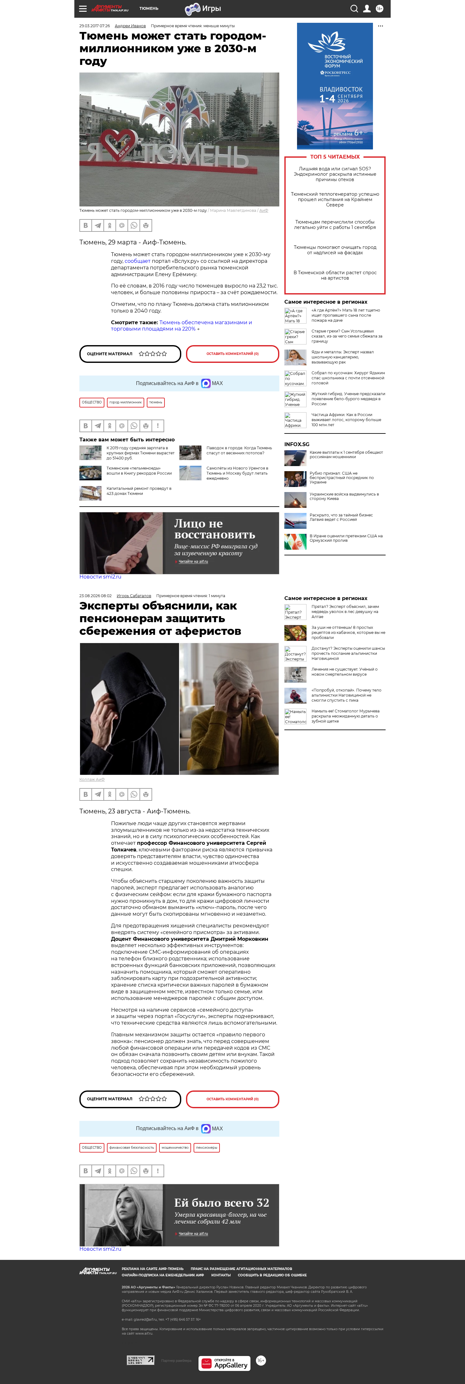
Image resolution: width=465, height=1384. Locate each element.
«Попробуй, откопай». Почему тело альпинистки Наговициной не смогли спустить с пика (346, 695)
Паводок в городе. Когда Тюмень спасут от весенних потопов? (239, 450)
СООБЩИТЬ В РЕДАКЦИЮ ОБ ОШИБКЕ (272, 1275)
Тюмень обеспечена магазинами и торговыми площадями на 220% (181, 325)
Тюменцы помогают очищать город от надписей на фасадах (335, 250)
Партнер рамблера (176, 1360)
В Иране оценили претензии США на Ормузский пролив (346, 538)
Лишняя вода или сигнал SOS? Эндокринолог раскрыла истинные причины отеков (335, 174)
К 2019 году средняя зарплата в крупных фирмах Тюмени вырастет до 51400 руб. (141, 453)
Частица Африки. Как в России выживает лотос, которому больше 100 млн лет (346, 419)
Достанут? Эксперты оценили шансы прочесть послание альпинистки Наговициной (348, 653)
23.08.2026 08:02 (95, 595)
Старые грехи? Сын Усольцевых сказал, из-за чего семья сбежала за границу (347, 336)
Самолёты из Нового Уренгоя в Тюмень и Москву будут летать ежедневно (237, 473)
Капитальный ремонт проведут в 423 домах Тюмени (139, 491)
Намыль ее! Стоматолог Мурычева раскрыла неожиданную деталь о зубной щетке (346, 716)
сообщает (138, 261)
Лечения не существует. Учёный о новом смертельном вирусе (345, 672)
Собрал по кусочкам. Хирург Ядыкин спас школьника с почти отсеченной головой (348, 377)
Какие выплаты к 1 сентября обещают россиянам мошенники (346, 454)
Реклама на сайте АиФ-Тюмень (152, 1269)
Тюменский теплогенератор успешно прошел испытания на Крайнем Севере (335, 200)
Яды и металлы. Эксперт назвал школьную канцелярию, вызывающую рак (343, 357)
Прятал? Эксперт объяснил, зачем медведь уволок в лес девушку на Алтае (345, 611)
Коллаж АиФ (92, 779)
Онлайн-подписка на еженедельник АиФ (163, 1275)
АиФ (263, 210)
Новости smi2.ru (100, 577)
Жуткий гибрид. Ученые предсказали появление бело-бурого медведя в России (348, 398)
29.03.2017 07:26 (94, 25)
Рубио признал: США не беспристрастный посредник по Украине (342, 477)
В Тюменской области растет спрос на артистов (335, 275)
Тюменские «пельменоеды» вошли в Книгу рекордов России (139, 471)
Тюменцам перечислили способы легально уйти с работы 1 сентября (335, 224)
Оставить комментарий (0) (233, 354)
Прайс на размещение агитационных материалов (241, 1269)
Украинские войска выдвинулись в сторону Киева (344, 496)
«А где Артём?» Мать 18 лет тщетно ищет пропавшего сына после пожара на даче (346, 315)
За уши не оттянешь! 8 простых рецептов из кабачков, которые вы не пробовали (348, 632)
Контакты (221, 1275)
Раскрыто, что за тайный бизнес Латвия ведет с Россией (341, 517)
